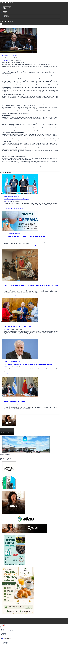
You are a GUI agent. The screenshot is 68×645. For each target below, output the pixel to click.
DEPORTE (4, 12)
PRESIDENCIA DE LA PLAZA (7, 6)
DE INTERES (5, 17)
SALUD (18, 233)
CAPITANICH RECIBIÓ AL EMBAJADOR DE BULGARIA (18, 326)
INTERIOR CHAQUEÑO (6, 7)
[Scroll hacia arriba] (1, 625)
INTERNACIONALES (6, 16)
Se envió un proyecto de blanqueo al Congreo (16, 199)
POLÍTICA (4, 8)
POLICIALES (5, 15)
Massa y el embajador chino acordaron (14, 401)
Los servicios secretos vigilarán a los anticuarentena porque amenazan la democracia (28, 364)
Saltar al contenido (3, 0)
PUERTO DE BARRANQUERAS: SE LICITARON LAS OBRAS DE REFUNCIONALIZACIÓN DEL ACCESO (31, 285)
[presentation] (31, 184)
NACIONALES (9, 55)
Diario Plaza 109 (6, 60)
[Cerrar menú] (0, 627)
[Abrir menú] (1, 24)
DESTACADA (6, 324)
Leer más (14, 208)
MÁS (3, 638)
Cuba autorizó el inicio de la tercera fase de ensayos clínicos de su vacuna (24, 236)
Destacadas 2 (4, 55)
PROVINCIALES (5, 11)
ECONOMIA (11, 196)
